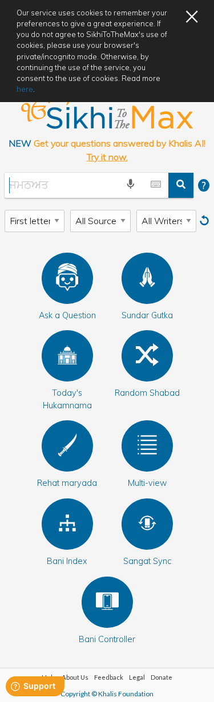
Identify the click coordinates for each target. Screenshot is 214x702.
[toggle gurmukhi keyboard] (155, 185)
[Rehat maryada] (67, 446)
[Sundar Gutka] (147, 278)
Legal (137, 677)
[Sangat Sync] (147, 524)
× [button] (191, 14)
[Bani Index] (67, 524)
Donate (161, 677)
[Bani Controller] (107, 602)
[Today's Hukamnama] (67, 356)
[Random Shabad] (147, 356)
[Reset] (205, 221)
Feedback (108, 677)
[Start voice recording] (130, 185)
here (25, 89)
